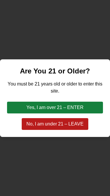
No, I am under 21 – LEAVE (55, 123)
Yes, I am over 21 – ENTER (55, 107)
